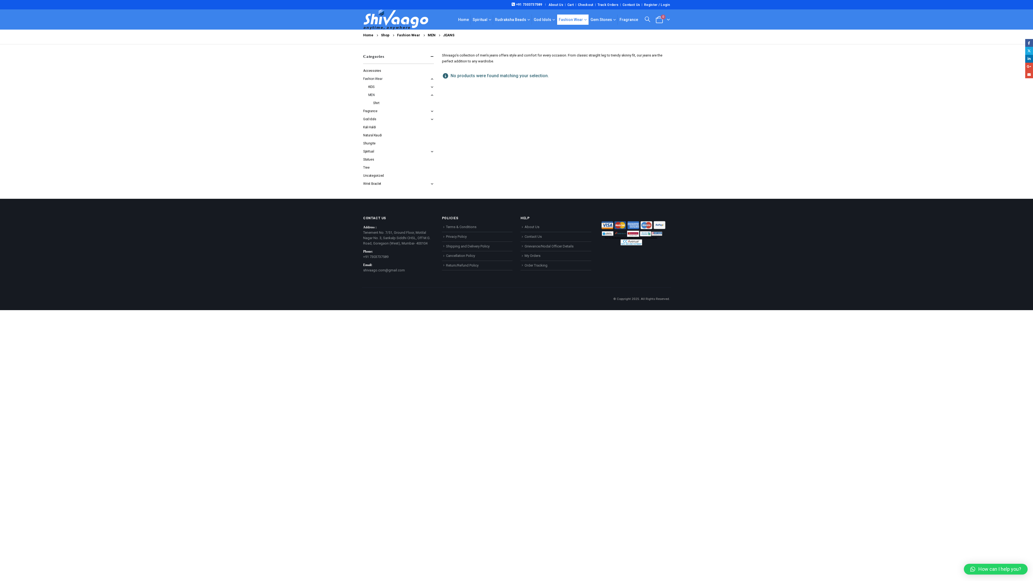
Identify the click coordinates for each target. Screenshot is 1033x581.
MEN (371, 95)
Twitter (1029, 51)
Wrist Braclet (372, 184)
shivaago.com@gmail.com (384, 270)
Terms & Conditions (461, 227)
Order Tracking (536, 265)
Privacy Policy (456, 237)
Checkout (585, 5)
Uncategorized (373, 176)
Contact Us (631, 5)
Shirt (376, 103)
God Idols (542, 19)
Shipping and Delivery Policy (468, 246)
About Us (556, 5)
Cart (570, 5)
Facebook (1029, 43)
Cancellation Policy (460, 256)
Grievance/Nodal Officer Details (549, 246)
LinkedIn (1029, 59)
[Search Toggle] (647, 19)
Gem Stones (601, 19)
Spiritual (480, 19)
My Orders (532, 256)
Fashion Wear (571, 19)
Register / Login (657, 5)
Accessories (372, 71)
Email (1029, 74)
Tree (366, 167)
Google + (1029, 66)
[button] (996, 569)
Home (463, 19)
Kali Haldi (369, 127)
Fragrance (629, 19)
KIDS (371, 87)
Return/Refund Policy (462, 265)
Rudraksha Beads (510, 19)
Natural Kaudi (372, 135)
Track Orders (608, 5)
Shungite (369, 143)
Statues (368, 159)
